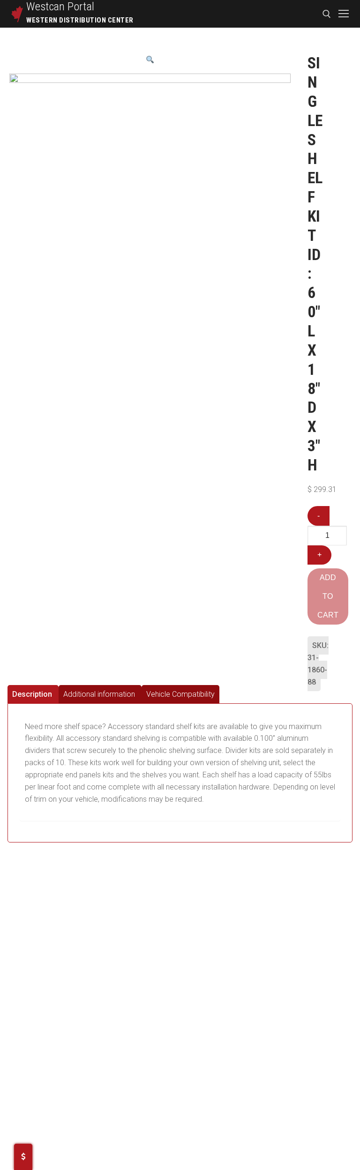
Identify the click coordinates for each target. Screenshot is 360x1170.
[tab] (33, 694)
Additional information (99, 694)
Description (32, 694)
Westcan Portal (60, 6)
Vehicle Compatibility (180, 694)
